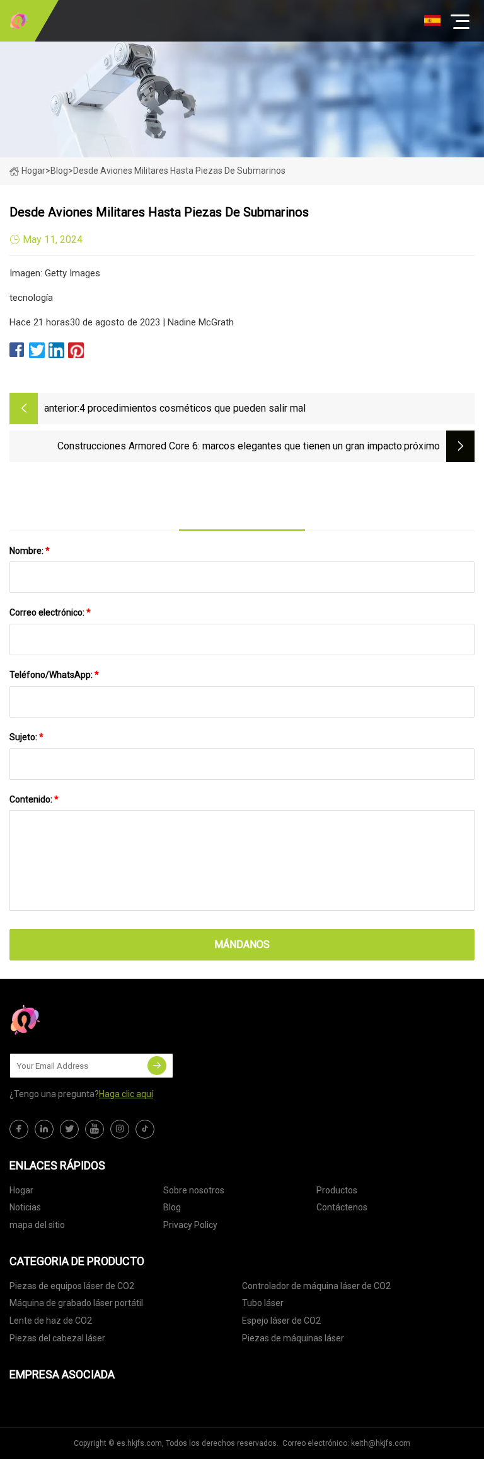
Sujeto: (26, 737)
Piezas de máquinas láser (293, 1338)
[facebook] (18, 1129)
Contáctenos (341, 1207)
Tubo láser (263, 1303)
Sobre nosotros (193, 1190)
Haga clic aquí (126, 1094)
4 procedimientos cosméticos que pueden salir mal (192, 408)
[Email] (156, 1065)
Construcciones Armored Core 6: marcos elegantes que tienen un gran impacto (229, 446)
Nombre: (29, 551)
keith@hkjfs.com (380, 1443)
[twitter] (69, 1129)
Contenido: (34, 799)
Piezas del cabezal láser (57, 1338)
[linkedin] (44, 1129)
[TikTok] (144, 1129)
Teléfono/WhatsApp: (54, 675)
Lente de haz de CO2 (50, 1320)
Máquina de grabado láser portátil (76, 1303)
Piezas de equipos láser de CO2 (71, 1286)
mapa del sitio (37, 1225)
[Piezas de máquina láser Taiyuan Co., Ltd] (18, 21)
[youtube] (94, 1129)
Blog (172, 1207)
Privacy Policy (190, 1225)
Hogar (33, 171)
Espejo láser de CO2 (281, 1320)
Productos (336, 1190)
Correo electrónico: (50, 612)
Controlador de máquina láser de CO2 (316, 1286)
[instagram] (119, 1129)
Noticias (25, 1207)
